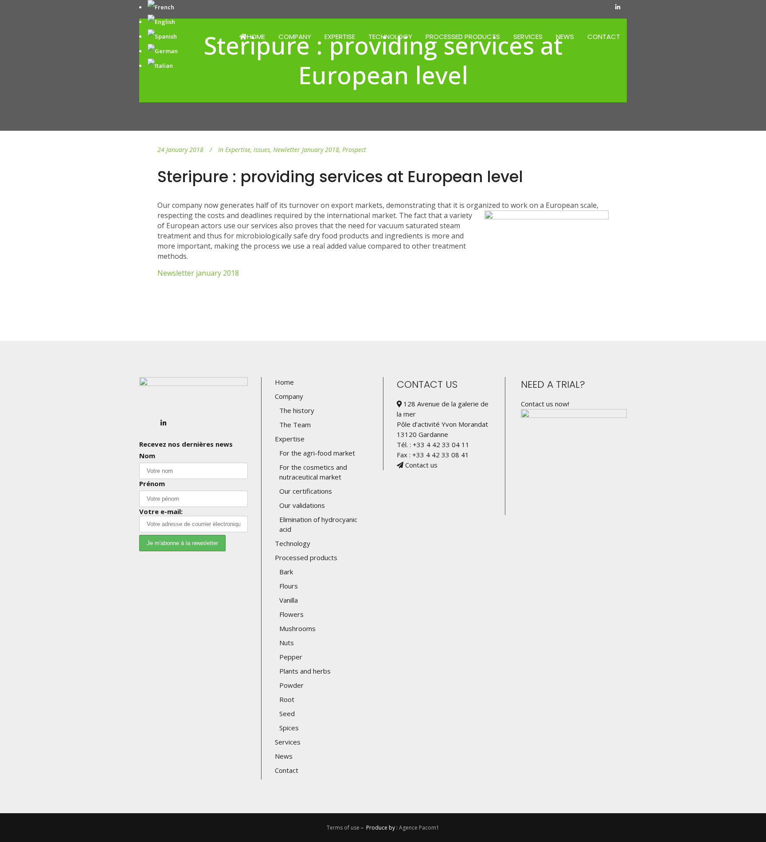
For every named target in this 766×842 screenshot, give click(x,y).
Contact (286, 770)
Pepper (290, 656)
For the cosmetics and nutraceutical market (313, 472)
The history (296, 410)
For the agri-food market (317, 452)
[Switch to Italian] (160, 66)
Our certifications (305, 491)
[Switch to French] (161, 7)
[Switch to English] (161, 22)
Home (284, 382)
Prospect (354, 149)
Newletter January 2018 (306, 149)
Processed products (306, 557)
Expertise (237, 149)
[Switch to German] (163, 51)
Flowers (291, 614)
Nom (147, 455)
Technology (292, 543)
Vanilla (288, 600)
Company (289, 396)
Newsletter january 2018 (198, 273)
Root (286, 699)
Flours (288, 585)
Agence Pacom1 (419, 827)
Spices (289, 727)
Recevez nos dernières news (186, 444)
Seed (287, 713)
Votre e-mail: (161, 511)
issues (262, 149)
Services (288, 741)
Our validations (302, 505)
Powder (291, 685)
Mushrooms (297, 628)
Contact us (420, 464)
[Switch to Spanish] (162, 36)
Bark (286, 571)
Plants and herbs (305, 671)
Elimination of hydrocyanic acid (318, 524)
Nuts (286, 642)
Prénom (152, 483)
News (284, 756)
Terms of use (343, 827)
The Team (295, 424)
